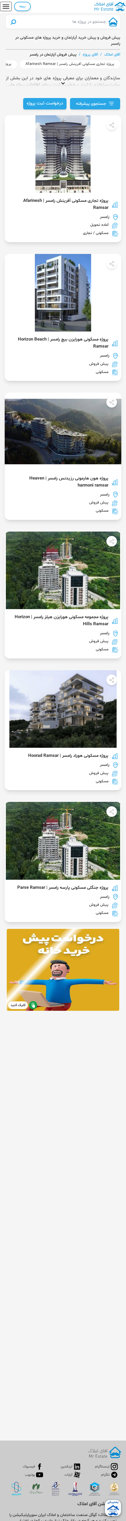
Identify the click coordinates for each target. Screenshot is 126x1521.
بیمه (22, 6)
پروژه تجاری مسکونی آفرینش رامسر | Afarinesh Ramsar (69, 64)
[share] (111, 125)
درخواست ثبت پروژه (45, 103)
